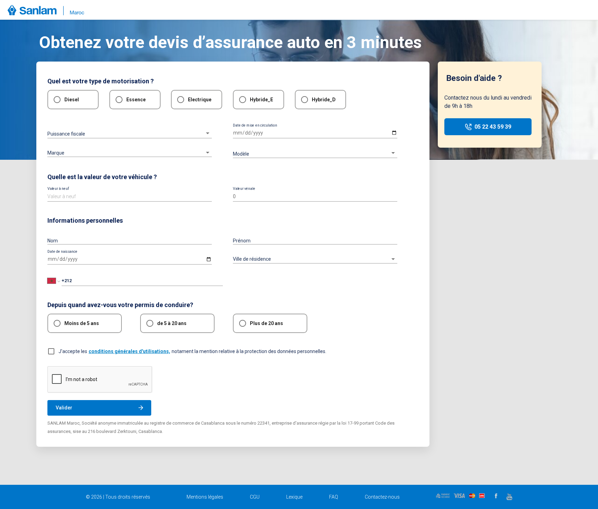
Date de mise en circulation (255, 125)
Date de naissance (62, 252)
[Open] (207, 152)
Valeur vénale (244, 189)
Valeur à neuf (58, 189)
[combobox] (129, 149)
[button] (129, 133)
